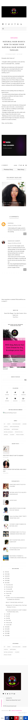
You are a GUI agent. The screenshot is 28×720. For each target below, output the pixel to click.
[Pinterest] (16, 718)
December (8, 584)
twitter (15, 394)
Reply (25, 233)
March (7, 620)
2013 (6, 633)
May (7, 616)
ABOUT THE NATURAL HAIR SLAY (14, 602)
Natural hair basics (8, 432)
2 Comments (5, 165)
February (8, 622)
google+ (23, 400)
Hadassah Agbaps (14, 241)
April (7, 618)
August (8, 593)
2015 (6, 629)
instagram (23, 394)
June (7, 614)
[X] (11, 718)
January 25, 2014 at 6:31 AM (14, 243)
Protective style (19, 432)
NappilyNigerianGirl (14, 426)
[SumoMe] (25, 718)
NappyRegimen (15, 429)
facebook (7, 394)
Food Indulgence (16, 424)
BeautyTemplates (17, 710)
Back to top (22, 712)
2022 (6, 571)
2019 (6, 578)
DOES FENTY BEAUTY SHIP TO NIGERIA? (13, 455)
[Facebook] (7, 718)
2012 (6, 635)
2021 (6, 574)
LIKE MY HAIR (13, 500)
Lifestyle (6, 426)
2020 (6, 576)
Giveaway (25, 424)
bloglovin (15, 400)
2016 (6, 626)
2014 (6, 631)
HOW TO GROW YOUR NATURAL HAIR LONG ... (12, 203)
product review (19, 434)
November (8, 587)
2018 (6, 580)
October (8, 589)
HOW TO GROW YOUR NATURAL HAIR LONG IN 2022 (15, 470)
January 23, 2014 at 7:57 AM (14, 225)
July (7, 595)
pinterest (7, 400)
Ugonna (11, 223)
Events (8, 424)
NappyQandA (14, 37)
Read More (15, 317)
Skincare (6, 434)
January (8, 624)
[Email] (21, 718)
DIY (4, 424)
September (9, 591)
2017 (6, 582)
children (12, 434)
